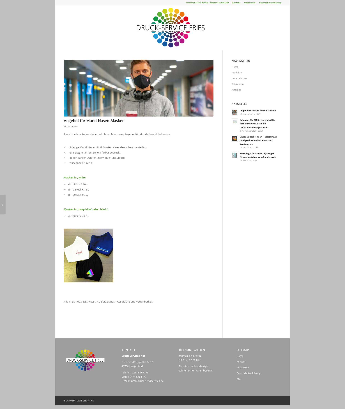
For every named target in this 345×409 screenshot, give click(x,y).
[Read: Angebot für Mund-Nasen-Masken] (235, 112)
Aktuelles (236, 89)
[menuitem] (236, 3)
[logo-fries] (172, 28)
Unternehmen (239, 78)
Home (235, 66)
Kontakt (236, 2)
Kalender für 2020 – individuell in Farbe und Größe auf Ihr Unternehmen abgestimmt (257, 123)
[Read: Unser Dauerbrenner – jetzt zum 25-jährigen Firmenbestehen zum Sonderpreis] (235, 138)
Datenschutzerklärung (270, 2)
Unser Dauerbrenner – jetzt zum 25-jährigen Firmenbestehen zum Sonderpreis (259, 140)
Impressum (249, 2)
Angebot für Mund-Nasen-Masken (258, 110)
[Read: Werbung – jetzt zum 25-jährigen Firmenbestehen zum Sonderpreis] (235, 155)
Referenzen (238, 84)
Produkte (237, 72)
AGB (239, 378)
